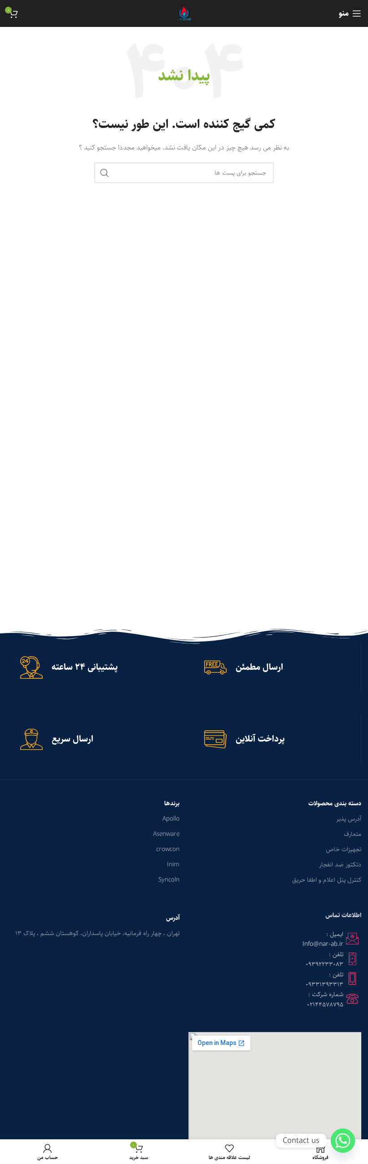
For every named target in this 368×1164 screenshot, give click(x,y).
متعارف (352, 834)
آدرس (173, 918)
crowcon (168, 849)
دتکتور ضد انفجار (340, 865)
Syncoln (169, 880)
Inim (173, 865)
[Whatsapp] (343, 1141)
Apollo (171, 819)
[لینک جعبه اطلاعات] (276, 667)
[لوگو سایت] (184, 13)
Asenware (166, 834)
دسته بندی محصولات (334, 803)
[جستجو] (104, 173)
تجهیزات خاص (343, 849)
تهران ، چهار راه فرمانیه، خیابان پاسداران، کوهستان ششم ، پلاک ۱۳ (97, 933)
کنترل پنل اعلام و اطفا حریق (326, 880)
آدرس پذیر (348, 819)
